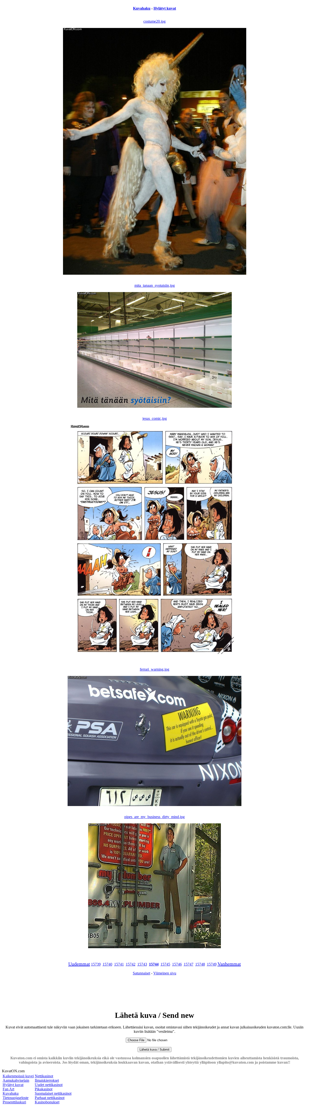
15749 (212, 964)
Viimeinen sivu (164, 973)
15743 (142, 964)
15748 (200, 964)
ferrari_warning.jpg (154, 669)
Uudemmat (79, 964)
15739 (96, 964)
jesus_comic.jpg (154, 418)
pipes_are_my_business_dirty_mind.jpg (154, 817)
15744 (154, 964)
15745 (165, 964)
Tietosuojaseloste (15, 1098)
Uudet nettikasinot (49, 1085)
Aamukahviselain (16, 1080)
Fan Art (8, 1089)
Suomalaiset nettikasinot (53, 1093)
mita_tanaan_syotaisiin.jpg (154, 285)
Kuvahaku (141, 8)
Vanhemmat (229, 964)
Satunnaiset (141, 973)
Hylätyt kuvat (165, 8)
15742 (130, 964)
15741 (119, 964)
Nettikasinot (44, 1076)
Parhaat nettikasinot (49, 1098)
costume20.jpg (154, 21)
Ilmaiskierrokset (47, 1080)
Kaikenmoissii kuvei (18, 1076)
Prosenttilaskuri (14, 1102)
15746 (177, 964)
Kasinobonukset (47, 1102)
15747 (188, 964)
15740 (107, 964)
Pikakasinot (43, 1089)
